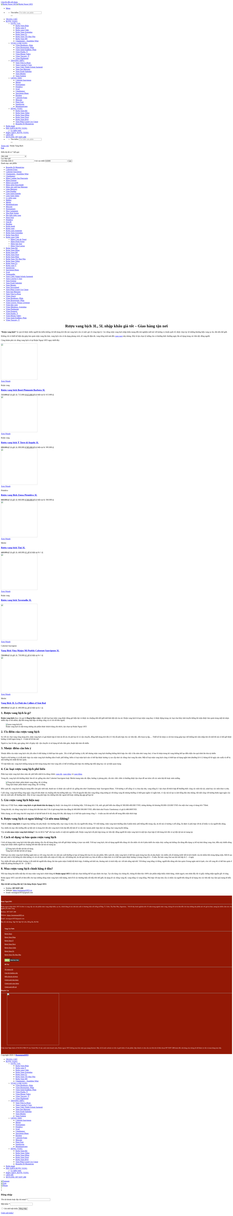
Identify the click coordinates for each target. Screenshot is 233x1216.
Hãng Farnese (11, 180)
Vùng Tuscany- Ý (22, 56)
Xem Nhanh (5, 381)
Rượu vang (10, 228)
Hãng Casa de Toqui (18, 239)
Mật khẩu (5, 1204)
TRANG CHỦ (11, 19)
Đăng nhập (23, 1209)
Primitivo (19, 87)
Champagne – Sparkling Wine (27, 41)
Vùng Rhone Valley (23, 54)
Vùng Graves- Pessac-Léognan (18, 303)
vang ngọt (119, 336)
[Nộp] (12, 15)
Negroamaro (20, 85)
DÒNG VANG (17, 109)
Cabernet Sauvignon (23, 80)
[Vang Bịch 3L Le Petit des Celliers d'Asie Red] (19, 692)
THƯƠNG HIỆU (17, 61)
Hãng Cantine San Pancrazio (17, 178)
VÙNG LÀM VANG (19, 43)
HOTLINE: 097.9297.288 (16, 137)
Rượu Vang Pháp (22, 26)
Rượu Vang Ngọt (22, 117)
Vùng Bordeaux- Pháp (24, 45)
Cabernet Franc (21, 98)
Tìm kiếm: (15, 13)
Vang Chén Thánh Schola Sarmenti (29, 67)
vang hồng (78, 774)
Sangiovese (20, 104)
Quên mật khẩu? (7, 1213)
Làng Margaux (11, 189)
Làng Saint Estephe (13, 194)
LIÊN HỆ (9, 135)
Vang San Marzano (23, 69)
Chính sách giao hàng (12, 983)
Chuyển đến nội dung (9, 2)
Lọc (70, 161)
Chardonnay (20, 91)
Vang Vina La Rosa (23, 63)
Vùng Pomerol (11, 311)
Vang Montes (21, 74)
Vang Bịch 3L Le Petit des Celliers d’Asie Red (23, 703)
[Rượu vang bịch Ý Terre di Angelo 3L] (19, 431)
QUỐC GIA (15, 23)
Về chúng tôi (9, 969)
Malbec (9, 200)
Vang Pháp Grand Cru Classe (27, 122)
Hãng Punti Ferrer (18, 242)
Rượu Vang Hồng (22, 115)
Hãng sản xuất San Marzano (17, 187)
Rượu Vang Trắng (22, 113)
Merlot (18, 82)
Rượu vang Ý (21, 28)
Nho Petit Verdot (12, 213)
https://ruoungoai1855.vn (22, 890)
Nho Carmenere (12, 211)
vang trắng (67, 774)
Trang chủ (5, 146)
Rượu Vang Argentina (24, 32)
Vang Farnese (21, 76)
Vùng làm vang (12, 305)
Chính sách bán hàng (11, 980)
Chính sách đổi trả (11, 987)
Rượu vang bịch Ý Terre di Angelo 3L (20, 442)
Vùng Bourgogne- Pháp (25, 47)
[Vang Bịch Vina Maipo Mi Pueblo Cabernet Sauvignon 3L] (19, 639)
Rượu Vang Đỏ (21, 111)
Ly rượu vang (16, 130)
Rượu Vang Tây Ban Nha (25, 37)
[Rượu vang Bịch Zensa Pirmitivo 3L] (19, 484)
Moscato (19, 100)
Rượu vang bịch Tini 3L (13, 547)
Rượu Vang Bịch (22, 119)
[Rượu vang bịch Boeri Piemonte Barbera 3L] (19, 379)
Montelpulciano (22, 106)
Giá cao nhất (39, 161)
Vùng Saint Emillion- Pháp (26, 50)
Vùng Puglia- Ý (22, 52)
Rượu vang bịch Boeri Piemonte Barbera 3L (23, 390)
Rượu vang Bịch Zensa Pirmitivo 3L (19, 495)
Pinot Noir (20, 102)
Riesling (19, 95)
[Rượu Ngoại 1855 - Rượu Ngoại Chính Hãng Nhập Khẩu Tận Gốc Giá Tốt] (17, 4)
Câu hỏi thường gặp (11, 973)
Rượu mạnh (10, 126)
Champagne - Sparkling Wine (17, 174)
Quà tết (8, 222)
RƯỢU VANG (12, 21)
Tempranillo (10, 274)
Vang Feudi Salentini (24, 71)
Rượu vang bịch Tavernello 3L (16, 600)
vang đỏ (59, 774)
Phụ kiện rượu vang (13, 215)
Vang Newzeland (12, 287)
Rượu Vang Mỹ (22, 39)
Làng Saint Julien (12, 196)
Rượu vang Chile (22, 30)
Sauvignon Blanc (22, 93)
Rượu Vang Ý (9, 941)
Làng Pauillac (11, 191)
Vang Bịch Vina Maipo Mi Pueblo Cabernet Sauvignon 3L (30, 650)
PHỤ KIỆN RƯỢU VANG (16, 128)
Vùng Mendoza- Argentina (16, 307)
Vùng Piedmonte (22, 58)
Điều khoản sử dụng (11, 976)
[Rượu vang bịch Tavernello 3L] (19, 589)
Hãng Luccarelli (12, 183)
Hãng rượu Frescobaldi (15, 185)
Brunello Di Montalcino (25, 124)
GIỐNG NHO (16, 78)
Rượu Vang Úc (21, 34)
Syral (18, 89)
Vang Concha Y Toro (24, 65)
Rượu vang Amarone (14, 231)
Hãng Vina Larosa (18, 246)
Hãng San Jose (16, 244)
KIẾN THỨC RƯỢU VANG (17, 133)
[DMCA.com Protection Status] (12, 961)
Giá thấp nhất (6, 161)
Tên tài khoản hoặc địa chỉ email (14, 1199)
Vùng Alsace (11, 296)
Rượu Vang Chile (10, 948)
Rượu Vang (8, 934)
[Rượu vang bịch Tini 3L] (19, 537)
